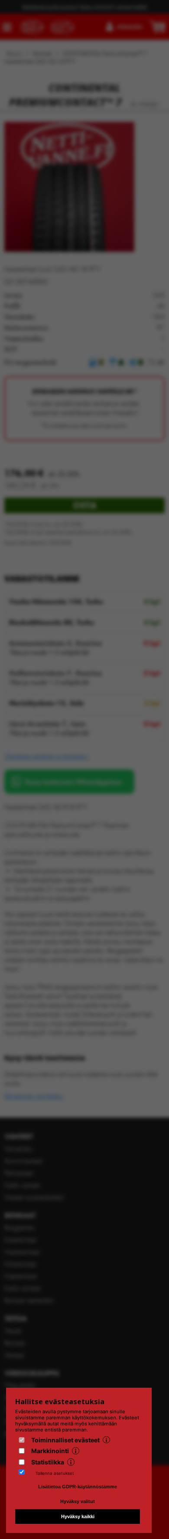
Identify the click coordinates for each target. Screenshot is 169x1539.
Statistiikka (47, 1462)
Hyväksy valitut (77, 1501)
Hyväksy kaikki (77, 1516)
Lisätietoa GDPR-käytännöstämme (77, 1486)
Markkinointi (50, 1450)
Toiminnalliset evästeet (65, 1440)
